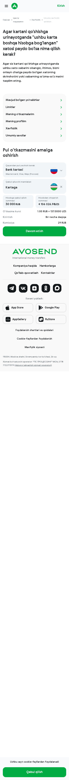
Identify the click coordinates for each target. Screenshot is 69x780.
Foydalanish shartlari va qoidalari (34, 330)
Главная (6, 20)
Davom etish (34, 231)
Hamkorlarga (48, 266)
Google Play (52, 307)
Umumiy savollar (16, 135)
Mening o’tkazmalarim (20, 114)
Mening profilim (16, 121)
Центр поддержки (18, 20)
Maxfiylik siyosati (34, 347)
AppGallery (19, 319)
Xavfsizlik (36, 20)
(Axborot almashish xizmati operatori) (33, 365)
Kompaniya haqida (25, 266)
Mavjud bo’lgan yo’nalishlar (22, 100)
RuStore (50, 319)
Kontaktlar (48, 273)
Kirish (61, 6)
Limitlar (10, 107)
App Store (17, 307)
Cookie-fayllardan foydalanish (34, 339)
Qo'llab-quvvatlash (26, 273)
